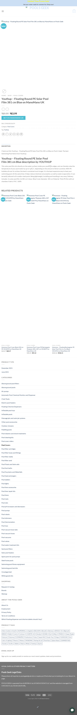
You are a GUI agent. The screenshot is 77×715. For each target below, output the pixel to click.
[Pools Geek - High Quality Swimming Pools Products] (38, 11)
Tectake (4, 643)
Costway (21, 634)
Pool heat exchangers (9, 476)
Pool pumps (6, 510)
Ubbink (17, 643)
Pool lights (5, 483)
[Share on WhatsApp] (3, 134)
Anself (14, 631)
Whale (27, 643)
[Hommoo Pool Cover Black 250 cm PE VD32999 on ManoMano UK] (13, 269)
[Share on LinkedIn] (21, 134)
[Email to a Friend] (14, 134)
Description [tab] (6, 146)
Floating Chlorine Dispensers (12, 407)
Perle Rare (47, 640)
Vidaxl (22, 643)
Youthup (6, 130)
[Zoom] (4, 91)
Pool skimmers (7, 518)
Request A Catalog (8, 587)
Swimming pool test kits (10, 568)
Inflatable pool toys (8, 410)
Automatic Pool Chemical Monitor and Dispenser (18, 395)
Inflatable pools (7, 414)
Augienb (30, 631)
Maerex (15, 640)
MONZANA (29, 640)
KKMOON (64, 637)
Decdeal (38, 634)
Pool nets (5, 503)
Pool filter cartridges (9, 449)
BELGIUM (37, 631)
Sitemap (4, 594)
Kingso (57, 637)
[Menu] (3, 11)
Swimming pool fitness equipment (13, 564)
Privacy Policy (6, 612)
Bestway (50, 631)
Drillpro (55, 634)
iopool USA (42, 637)
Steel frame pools (7, 560)
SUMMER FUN (65, 640)
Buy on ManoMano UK (13, 118)
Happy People (70, 634)
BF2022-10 (58, 631)
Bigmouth (66, 631)
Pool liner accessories (9, 487)
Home (4, 95)
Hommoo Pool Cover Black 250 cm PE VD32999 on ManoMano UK (12, 348)
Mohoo (22, 640)
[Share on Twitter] (10, 134)
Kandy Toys (50, 637)
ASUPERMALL (22, 631)
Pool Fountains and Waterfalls (12, 472)
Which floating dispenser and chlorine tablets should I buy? (22, 619)
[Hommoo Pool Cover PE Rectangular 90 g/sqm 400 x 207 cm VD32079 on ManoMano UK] (38, 269)
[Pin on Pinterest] (17, 134)
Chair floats (6, 399)
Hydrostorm (28, 637)
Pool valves (5, 541)
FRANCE (61, 634)
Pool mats (5, 499)
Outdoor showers (8, 426)
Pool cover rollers (8, 441)
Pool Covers (18, 95)
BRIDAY (4, 634)
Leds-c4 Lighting (7, 640)
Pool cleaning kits (8, 437)
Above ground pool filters (10, 383)
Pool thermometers (8, 522)
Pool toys (5, 526)
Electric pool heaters (9, 403)
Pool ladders (6, 480)
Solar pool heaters (8, 553)
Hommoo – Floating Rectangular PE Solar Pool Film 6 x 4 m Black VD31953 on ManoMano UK (63, 349)
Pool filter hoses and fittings (11, 453)
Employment (6, 609)
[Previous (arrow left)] (2, 711)
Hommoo (11, 637)
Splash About (55, 640)
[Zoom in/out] (8, 703)
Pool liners (5, 495)
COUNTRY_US (30, 634)
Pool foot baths (7, 468)
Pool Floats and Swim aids (10, 464)
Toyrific (11, 643)
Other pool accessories (9, 422)
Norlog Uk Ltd (38, 640)
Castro (16, 634)
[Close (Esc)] (2, 703)
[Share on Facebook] (7, 134)
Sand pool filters (7, 549)
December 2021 (7, 368)
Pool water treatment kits (10, 545)
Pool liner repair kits (8, 491)
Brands (4, 590)
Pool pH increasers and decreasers (13, 506)
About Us (5, 605)
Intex (35, 637)
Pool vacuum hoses (8, 533)
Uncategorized (7, 572)
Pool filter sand (7, 460)
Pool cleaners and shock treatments (14, 433)
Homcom (4, 637)
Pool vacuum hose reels (10, 530)
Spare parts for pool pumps (11, 556)
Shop (10, 95)
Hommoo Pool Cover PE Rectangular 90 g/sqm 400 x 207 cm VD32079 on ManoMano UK (38, 349)
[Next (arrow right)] (8, 711)
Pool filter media (7, 457)
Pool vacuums (6, 537)
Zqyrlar (40, 643)
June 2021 (5, 372)
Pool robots (6, 514)
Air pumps (5, 391)
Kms (70, 637)
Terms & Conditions (8, 616)
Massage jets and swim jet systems (13, 418)
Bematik (44, 631)
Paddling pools (7, 430)
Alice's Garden (6, 631)
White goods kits (7, 576)
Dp (50, 634)
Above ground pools (8, 387)
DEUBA (45, 634)
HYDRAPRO (19, 637)
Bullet (10, 634)
